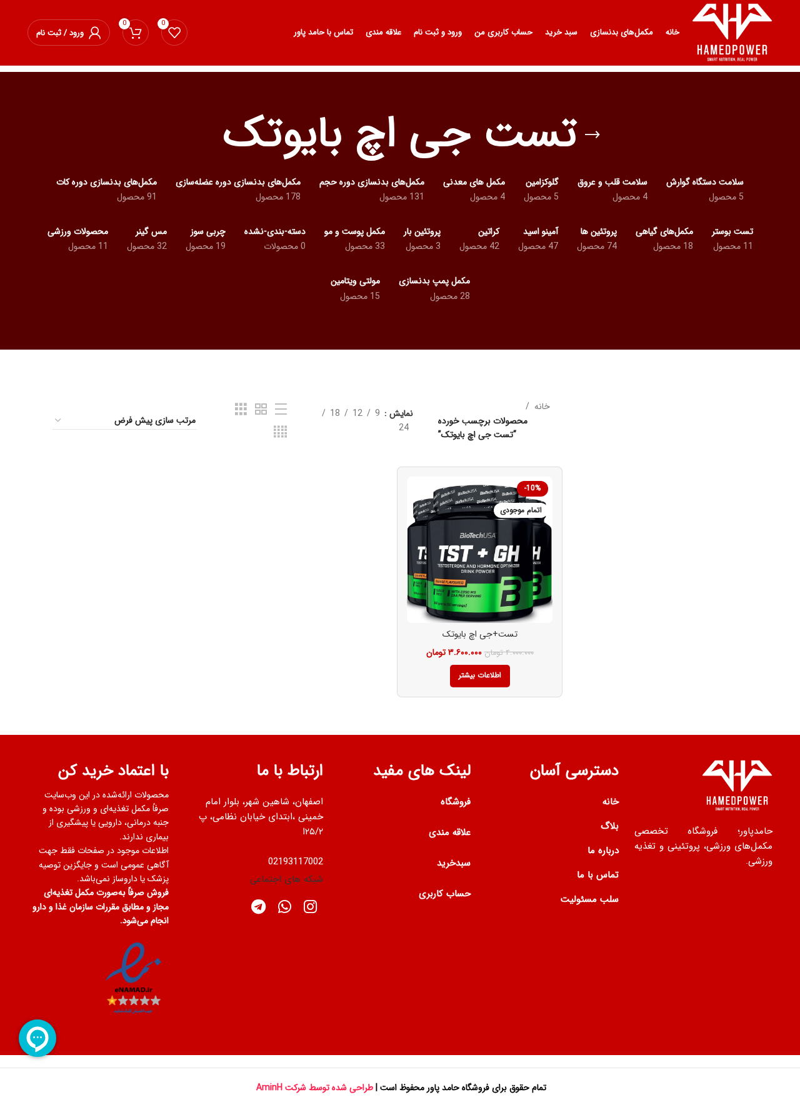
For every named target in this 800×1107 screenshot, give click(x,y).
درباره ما (603, 850)
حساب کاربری (445, 893)
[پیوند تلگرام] (258, 908)
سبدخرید (454, 863)
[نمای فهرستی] (281, 410)
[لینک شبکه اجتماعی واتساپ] (285, 908)
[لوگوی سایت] (732, 32)
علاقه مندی (450, 832)
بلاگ (610, 826)
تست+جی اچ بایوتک (480, 634)
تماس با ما (598, 874)
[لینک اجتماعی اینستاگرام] (310, 908)
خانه (542, 406)
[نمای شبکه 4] (280, 432)
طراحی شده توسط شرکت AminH (313, 1087)
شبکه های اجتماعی (286, 879)
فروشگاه (456, 801)
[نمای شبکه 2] (261, 410)
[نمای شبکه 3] (241, 410)
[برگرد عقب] (592, 135)
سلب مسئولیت (590, 899)
